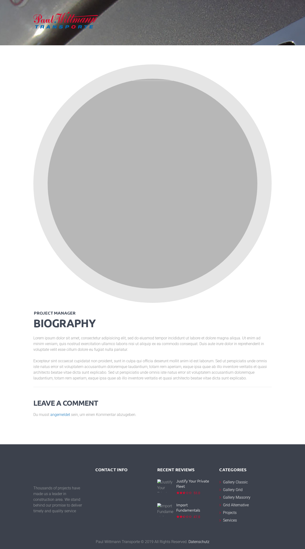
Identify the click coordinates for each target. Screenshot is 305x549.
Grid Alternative (236, 505)
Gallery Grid (233, 489)
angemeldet (60, 414)
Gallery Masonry (236, 497)
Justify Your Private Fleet (192, 483)
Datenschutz (198, 541)
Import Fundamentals (188, 507)
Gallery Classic (235, 482)
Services (230, 520)
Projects (230, 512)
